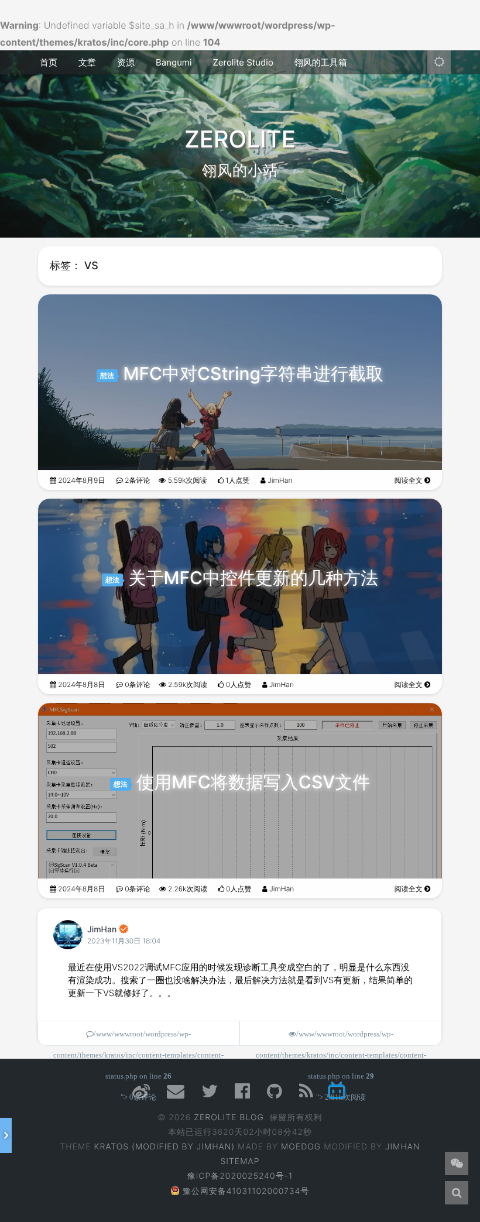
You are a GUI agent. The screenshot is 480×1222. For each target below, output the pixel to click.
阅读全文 (409, 480)
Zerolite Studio (242, 62)
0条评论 (136, 684)
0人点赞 (237, 684)
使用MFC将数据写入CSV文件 (253, 782)
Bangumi (173, 62)
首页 (48, 62)
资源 (126, 62)
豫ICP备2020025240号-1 (240, 1176)
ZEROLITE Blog (229, 1118)
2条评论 (136, 480)
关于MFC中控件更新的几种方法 (253, 578)
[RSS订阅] (306, 1094)
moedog (301, 1147)
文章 (87, 62)
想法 (107, 375)
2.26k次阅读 (187, 888)
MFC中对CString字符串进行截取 (253, 374)
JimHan (279, 480)
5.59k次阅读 (186, 480)
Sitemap (240, 1161)
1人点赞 (237, 480)
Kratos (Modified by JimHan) (164, 1147)
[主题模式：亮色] (439, 62)
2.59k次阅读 (187, 684)
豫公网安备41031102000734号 (246, 1191)
